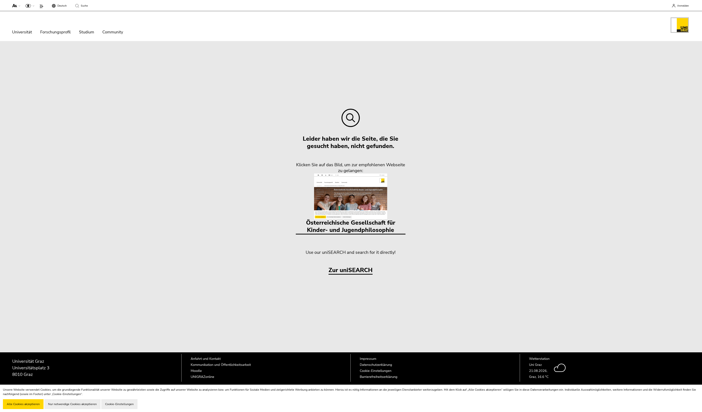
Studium (86, 32)
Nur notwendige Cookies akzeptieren (72, 404)
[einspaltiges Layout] (42, 5)
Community (112, 32)
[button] (15, 5)
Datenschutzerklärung (376, 365)
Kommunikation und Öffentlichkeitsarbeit (221, 365)
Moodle (196, 371)
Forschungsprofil (55, 32)
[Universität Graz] (680, 25)
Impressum (368, 359)
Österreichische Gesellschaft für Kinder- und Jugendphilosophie (350, 226)
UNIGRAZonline (202, 377)
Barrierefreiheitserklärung (378, 377)
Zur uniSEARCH (351, 270)
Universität (22, 32)
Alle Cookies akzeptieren (23, 404)
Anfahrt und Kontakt (206, 359)
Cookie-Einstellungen (375, 371)
